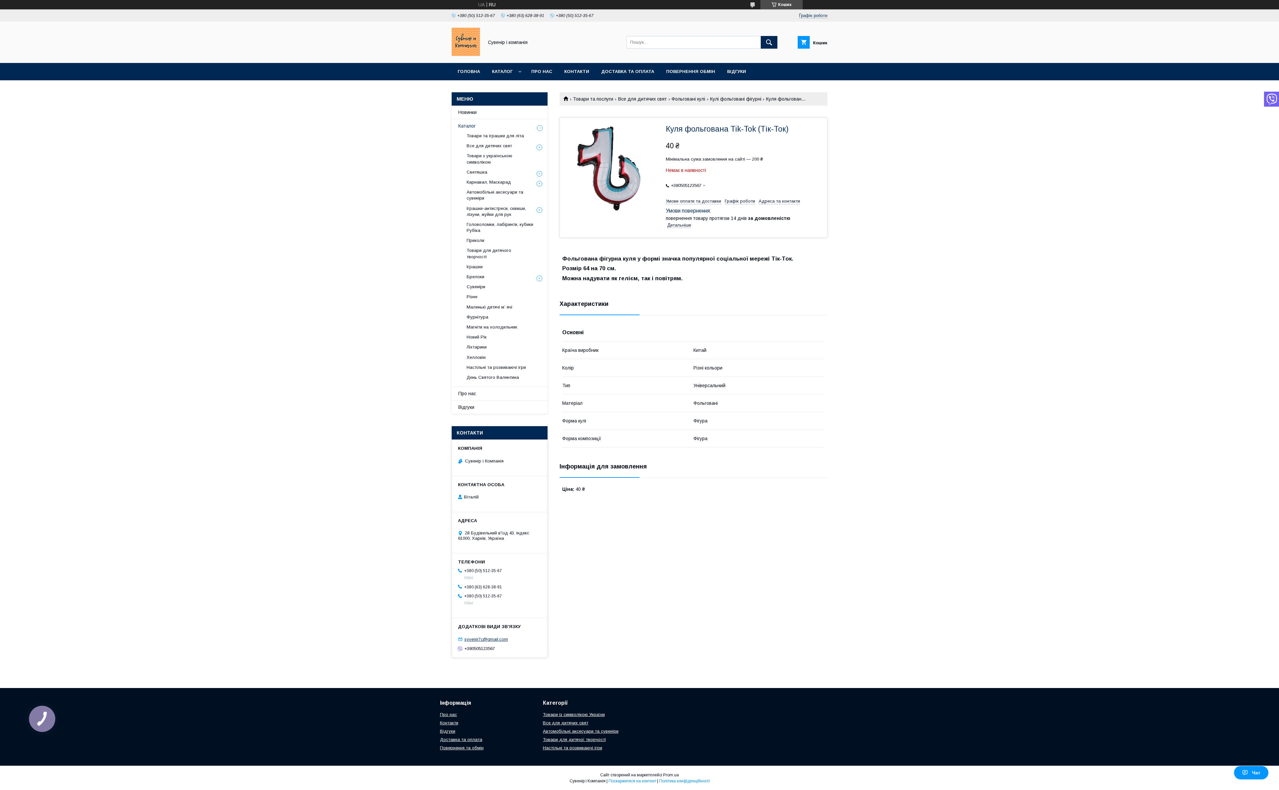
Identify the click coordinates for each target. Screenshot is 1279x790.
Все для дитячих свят (642, 99)
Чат (1256, 772)
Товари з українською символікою (489, 158)
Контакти (576, 71)
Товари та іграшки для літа (495, 135)
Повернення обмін (690, 71)
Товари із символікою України (574, 714)
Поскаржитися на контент (632, 781)
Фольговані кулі (688, 99)
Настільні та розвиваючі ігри (496, 367)
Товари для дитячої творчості (574, 739)
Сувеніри (476, 286)
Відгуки (736, 71)
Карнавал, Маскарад (489, 182)
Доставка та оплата (627, 71)
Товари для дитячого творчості (489, 253)
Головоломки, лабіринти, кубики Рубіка (500, 227)
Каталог (502, 71)
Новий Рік (477, 337)
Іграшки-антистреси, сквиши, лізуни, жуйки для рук (496, 211)
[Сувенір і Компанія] (466, 54)
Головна (469, 71)
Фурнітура (477, 317)
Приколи (475, 240)
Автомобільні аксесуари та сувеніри (495, 195)
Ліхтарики (477, 347)
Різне (472, 296)
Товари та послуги (593, 99)
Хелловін (476, 357)
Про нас (541, 71)
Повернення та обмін (462, 747)
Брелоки (475, 276)
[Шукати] (769, 42)
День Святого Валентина (493, 377)
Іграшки (475, 266)
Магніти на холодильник (492, 327)
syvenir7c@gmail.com (486, 639)
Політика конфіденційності (684, 781)
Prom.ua (671, 775)
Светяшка (477, 172)
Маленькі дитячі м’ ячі (489, 307)
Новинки (467, 112)
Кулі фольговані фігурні (735, 99)
